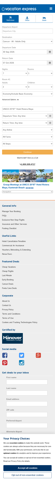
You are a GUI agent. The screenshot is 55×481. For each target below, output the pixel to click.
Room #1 (6, 79)
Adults (5, 82)
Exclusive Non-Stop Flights (13, 220)
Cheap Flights (8, 271)
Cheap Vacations (9, 267)
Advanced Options (9, 100)
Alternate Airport (14, 431)
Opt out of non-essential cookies (28, 475)
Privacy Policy (8, 309)
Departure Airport (9, 27)
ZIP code (10, 410)
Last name (11, 388)
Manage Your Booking (11, 211)
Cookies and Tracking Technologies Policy (19, 322)
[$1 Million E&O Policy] (12, 338)
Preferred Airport (14, 420)
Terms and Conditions (11, 313)
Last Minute (7, 275)
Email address (12, 399)
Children (31, 82)
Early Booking (8, 279)
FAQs (4, 215)
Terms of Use (8, 318)
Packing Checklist (9, 228)
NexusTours (7, 254)
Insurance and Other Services (14, 224)
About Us (6, 301)
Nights (5, 69)
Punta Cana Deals (9, 288)
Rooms (31, 69)
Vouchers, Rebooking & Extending (16, 249)
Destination (7, 37)
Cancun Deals (7, 284)
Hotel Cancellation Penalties (14, 241)
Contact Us (6, 305)
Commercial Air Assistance (13, 245)
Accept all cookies (27, 468)
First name (11, 377)
